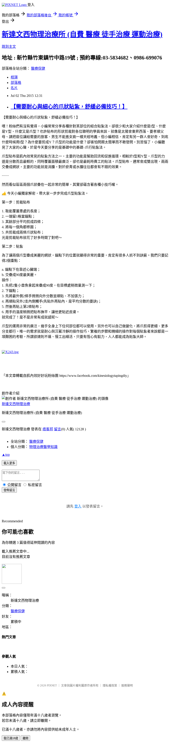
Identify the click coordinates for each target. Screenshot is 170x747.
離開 (25, 738)
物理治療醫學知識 (43, 447)
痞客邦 (47, 429)
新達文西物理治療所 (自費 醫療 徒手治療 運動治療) (82, 34)
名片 (14, 88)
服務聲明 (127, 685)
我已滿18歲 (11, 738)
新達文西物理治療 (16, 404)
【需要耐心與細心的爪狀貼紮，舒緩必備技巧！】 (69, 106)
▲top (6, 454)
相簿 (14, 77)
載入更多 (9, 463)
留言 (57, 429)
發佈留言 (9, 490)
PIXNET (52, 685)
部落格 (16, 82)
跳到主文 (9, 46)
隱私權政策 (110, 685)
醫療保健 (38, 68)
